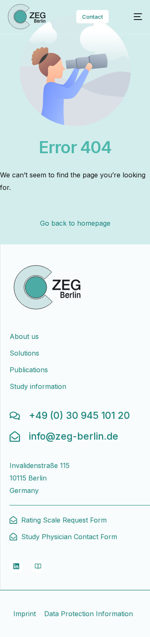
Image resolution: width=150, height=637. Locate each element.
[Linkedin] (16, 566)
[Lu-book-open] (38, 566)
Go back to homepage (75, 223)
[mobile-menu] (133, 16)
